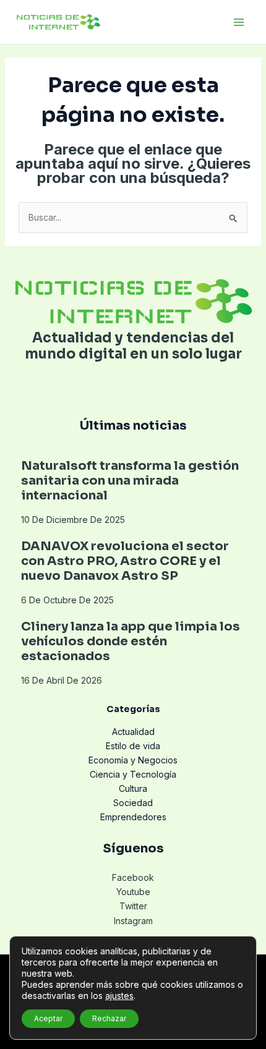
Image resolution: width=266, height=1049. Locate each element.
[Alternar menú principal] (238, 22)
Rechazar (109, 1018)
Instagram (133, 920)
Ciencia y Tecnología (133, 774)
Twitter (133, 906)
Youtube (133, 891)
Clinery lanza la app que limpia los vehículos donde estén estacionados (130, 641)
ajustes (119, 995)
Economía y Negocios (133, 760)
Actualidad (133, 731)
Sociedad (133, 802)
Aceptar (48, 1018)
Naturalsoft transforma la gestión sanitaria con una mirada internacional (130, 480)
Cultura (133, 788)
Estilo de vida (133, 746)
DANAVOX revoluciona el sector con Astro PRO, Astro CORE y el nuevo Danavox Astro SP (125, 561)
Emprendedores (133, 817)
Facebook (133, 877)
